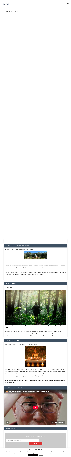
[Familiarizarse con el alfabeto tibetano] (26, 98)
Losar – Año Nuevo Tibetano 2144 (15, 38)
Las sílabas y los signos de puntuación (17, 75)
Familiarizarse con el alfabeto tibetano (18, 112)
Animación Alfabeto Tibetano (14, 149)
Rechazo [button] (36, 455)
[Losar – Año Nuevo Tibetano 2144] (27, 24)
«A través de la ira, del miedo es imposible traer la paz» (23, 189)
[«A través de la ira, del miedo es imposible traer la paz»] (25, 175)
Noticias (16, 40)
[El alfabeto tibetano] (25, 213)
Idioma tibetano (17, 77)
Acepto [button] (30, 455)
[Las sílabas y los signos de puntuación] (26, 61)
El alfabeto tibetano (12, 225)
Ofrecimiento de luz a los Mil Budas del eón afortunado (21, 344)
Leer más (9, 45)
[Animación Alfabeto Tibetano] (26, 136)
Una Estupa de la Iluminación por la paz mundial (19, 249)
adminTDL (8, 40)
